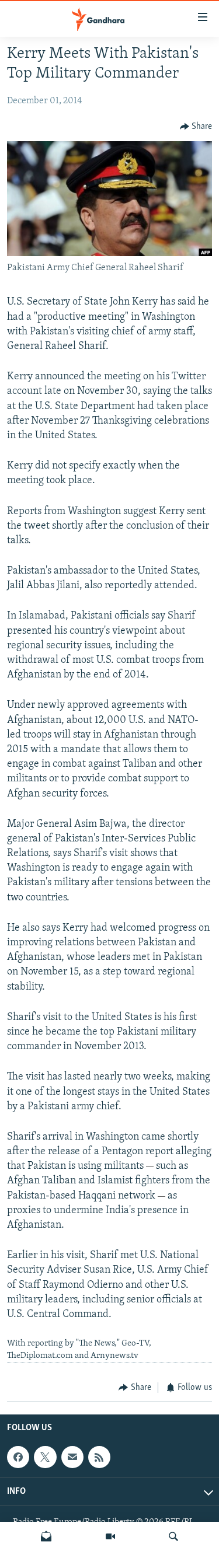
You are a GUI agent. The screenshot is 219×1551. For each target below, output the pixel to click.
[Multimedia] (110, 1536)
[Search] (173, 1536)
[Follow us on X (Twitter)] (45, 1457)
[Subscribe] (72, 1457)
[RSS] (99, 1457)
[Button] (196, 126)
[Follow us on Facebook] (18, 1457)
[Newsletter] (46, 1536)
